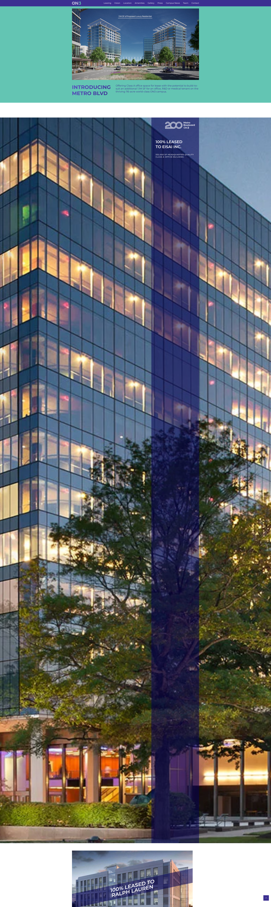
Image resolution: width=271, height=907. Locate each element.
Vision (117, 3)
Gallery (151, 3)
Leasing (107, 3)
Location (127, 3)
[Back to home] (76, 3)
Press (160, 3)
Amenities (139, 3)
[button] (266, 898)
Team (185, 3)
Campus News (173, 3)
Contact (195, 3)
